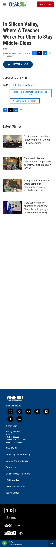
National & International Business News (30, 93)
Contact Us (11, 467)
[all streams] (52, 543)
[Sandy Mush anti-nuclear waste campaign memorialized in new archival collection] (12, 185)
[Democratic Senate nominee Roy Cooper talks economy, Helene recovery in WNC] (12, 163)
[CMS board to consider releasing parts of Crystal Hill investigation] (12, 141)
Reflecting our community (18, 455)
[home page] (15, 398)
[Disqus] (28, 272)
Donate (46, 4)
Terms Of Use (12, 493)
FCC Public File (12, 480)
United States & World (23, 85)
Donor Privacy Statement (18, 474)
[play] (4, 543)
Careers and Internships (17, 461)
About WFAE (12, 448)
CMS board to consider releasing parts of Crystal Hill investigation (37, 139)
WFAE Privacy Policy (15, 487)
